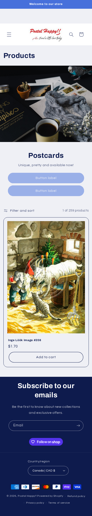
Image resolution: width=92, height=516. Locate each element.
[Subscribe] (78, 425)
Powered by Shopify (50, 496)
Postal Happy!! (27, 496)
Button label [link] (46, 178)
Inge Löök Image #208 (24, 340)
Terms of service (59, 503)
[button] (9, 34)
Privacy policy (35, 503)
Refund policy (76, 496)
